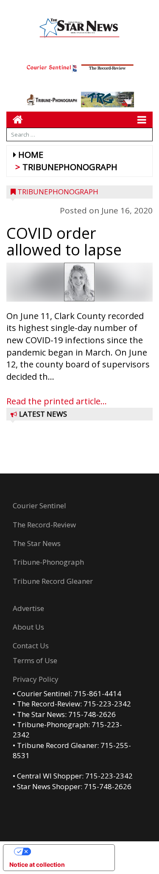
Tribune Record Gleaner (53, 581)
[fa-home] (14, 119)
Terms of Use (35, 660)
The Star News (37, 543)
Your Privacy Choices (67, 851)
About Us (28, 627)
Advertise (28, 608)
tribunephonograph (69, 167)
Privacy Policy (36, 679)
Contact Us (31, 645)
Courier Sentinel (39, 505)
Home (30, 154)
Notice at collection (37, 864)
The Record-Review (44, 524)
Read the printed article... (56, 401)
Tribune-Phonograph (48, 562)
